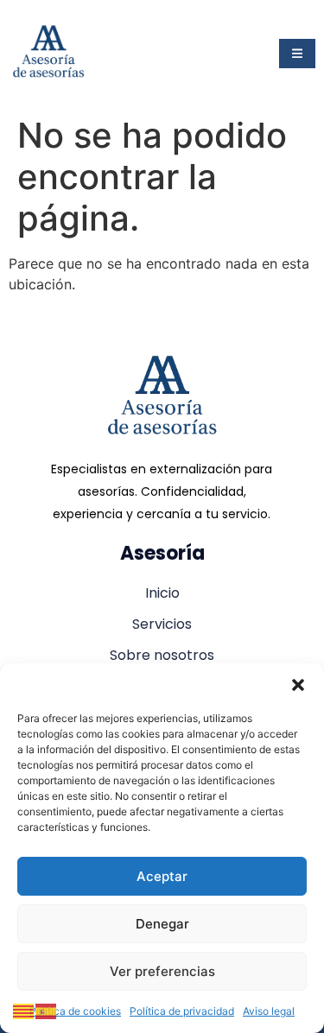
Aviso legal (269, 1010)
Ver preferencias (162, 971)
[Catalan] (24, 1009)
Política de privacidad (182, 1010)
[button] (298, 685)
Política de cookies (75, 1010)
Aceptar (162, 876)
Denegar (162, 924)
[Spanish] (46, 1009)
